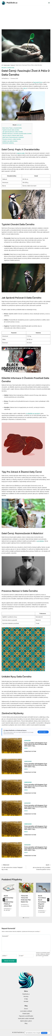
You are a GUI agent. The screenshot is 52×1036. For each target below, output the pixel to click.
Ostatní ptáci (10, 67)
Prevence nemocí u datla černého (11, 139)
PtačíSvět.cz (6, 78)
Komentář (5, 936)
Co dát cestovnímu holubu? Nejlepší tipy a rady (12, 867)
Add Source (44, 1032)
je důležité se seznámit (33, 413)
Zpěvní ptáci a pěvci (26, 1021)
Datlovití (4, 67)
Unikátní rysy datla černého (9, 141)
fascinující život (37, 82)
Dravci (26, 1008)
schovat (19, 125)
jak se (25, 88)
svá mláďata (40, 541)
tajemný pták (21, 153)
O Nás (26, 999)
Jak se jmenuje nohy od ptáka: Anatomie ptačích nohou (41, 867)
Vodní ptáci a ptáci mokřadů (26, 1018)
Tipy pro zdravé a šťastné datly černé (12, 135)
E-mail (21, 955)
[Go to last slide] (4, 899)
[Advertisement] (26, 15)
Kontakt (26, 1001)
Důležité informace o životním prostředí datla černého (16, 133)
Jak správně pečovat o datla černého (12, 131)
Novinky (26, 996)
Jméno (4, 955)
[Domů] (2, 65)
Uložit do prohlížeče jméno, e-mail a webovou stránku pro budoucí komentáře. (43, 954)
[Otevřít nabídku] (49, 3)
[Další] (48, 899)
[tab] (23, 917)
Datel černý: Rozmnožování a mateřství (13, 137)
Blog (26, 1023)
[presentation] (9, 888)
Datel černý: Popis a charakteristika (12, 128)
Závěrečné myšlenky (8, 143)
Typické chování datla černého (10, 130)
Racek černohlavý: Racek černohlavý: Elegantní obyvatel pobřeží (42, 902)
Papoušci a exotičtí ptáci (26, 1016)
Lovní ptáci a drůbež (26, 1011)
